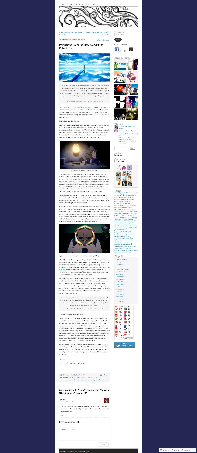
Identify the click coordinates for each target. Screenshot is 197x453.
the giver (94, 380)
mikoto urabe (118, 222)
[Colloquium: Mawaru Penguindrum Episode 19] (120, 90)
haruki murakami (122, 207)
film (121, 205)
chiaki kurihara (131, 197)
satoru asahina (73, 380)
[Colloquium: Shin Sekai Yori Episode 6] (132, 65)
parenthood (117, 232)
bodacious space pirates (121, 197)
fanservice (130, 203)
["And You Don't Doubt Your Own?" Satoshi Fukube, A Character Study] (132, 114)
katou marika (129, 214)
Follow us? (119, 32)
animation (116, 195)
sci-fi (134, 240)
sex (137, 240)
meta (135, 220)
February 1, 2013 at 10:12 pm (67, 402)
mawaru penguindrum (123, 219)
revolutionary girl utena (121, 238)
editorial (121, 201)
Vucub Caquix (122, 126)
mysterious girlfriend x (121, 226)
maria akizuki (91, 377)
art (128, 195)
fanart (125, 203)
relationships (119, 236)
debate (132, 199)
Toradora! (116, 248)
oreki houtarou (129, 230)
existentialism (118, 203)
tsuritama (121, 248)
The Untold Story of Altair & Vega (79, 4)
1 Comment (106, 375)
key (119, 215)
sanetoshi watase (129, 240)
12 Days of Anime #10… (125, 138)
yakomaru (101, 380)
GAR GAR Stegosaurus (122, 281)
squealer (89, 380)
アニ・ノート (120, 262)
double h (116, 201)
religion (127, 236)
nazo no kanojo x (124, 228)
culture (129, 199)
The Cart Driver (120, 301)
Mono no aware (120, 294)
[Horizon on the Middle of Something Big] (120, 102)
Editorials (72, 375)
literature (83, 377)
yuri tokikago (127, 252)
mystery (130, 226)
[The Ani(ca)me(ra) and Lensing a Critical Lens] (132, 90)
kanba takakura (120, 213)
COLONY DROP (120, 277)
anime (123, 195)
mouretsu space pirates (126, 224)
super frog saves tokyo (130, 246)
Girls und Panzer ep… (124, 141)
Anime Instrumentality (121, 259)
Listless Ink (119, 286)
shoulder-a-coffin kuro (127, 242)
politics (130, 232)
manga (134, 217)
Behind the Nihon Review (122, 269)
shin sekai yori (82, 380)
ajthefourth (65, 39)
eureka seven (127, 201)
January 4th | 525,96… (124, 134)
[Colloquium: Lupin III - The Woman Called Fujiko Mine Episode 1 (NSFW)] (120, 114)
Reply (61, 415)
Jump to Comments (103, 40)
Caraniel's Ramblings (121, 272)
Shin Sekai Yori (80, 375)
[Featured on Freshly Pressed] (124, 347)
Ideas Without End (120, 284)
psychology (118, 234)
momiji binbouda (126, 222)
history (122, 209)
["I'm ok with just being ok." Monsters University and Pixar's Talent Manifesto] (120, 65)
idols (130, 211)
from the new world (74, 377)
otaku (133, 230)
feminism (116, 205)
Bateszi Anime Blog (121, 267)
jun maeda (134, 211)
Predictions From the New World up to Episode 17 (81, 46)
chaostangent (119, 274)
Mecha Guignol (120, 289)
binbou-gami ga (132, 195)
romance (123, 240)
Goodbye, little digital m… (130, 131)
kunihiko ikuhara (124, 215)
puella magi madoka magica (128, 234)
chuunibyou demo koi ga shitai (121, 199)
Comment (103, 444)
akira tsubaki (134, 193)
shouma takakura (120, 243)
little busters (128, 218)
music (134, 224)
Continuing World (120, 279)
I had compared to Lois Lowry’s (81, 107)
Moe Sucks (119, 291)
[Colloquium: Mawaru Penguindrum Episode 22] (132, 102)
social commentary (123, 244)
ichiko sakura (126, 211)
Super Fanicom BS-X (121, 299)
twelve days (127, 248)
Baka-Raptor (119, 264)
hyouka (121, 211)
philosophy (124, 231)
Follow (118, 39)
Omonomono (119, 296)
